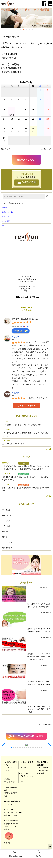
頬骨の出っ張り (8, 212)
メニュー (8, 779)
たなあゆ (15, 336)
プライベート (7, 542)
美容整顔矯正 (7, 510)
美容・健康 (6, 526)
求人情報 (40, 773)
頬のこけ (5, 217)
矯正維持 (5, 532)
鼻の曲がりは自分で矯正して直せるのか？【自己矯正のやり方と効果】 (38, 709)
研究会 (4, 537)
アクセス (24, 768)
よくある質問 (42, 768)
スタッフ (7, 770)
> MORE (48, 449)
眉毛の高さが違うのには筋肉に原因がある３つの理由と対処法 (38, 683)
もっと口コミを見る (26, 405)
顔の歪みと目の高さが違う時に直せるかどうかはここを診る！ (38, 630)
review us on (19, 330)
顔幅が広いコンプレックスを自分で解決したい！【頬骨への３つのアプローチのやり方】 (38, 656)
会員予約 (40, 765)
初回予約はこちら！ (26, 160)
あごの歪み (6, 221)
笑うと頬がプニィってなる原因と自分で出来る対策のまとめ (38, 605)
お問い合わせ (42, 770)
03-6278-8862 (30, 296)
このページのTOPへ (45, 724)
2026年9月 (46, 149)
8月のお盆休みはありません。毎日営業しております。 (22, 425)
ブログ (22, 782)
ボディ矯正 (6, 521)
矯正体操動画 (7, 548)
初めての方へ (42, 762)
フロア (6, 773)
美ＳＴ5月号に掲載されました (13, 444)
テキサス (7, 843)
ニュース (24, 773)
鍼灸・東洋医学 (8, 515)
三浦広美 (15, 392)
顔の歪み (5, 208)
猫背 (3, 226)
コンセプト (8, 768)
